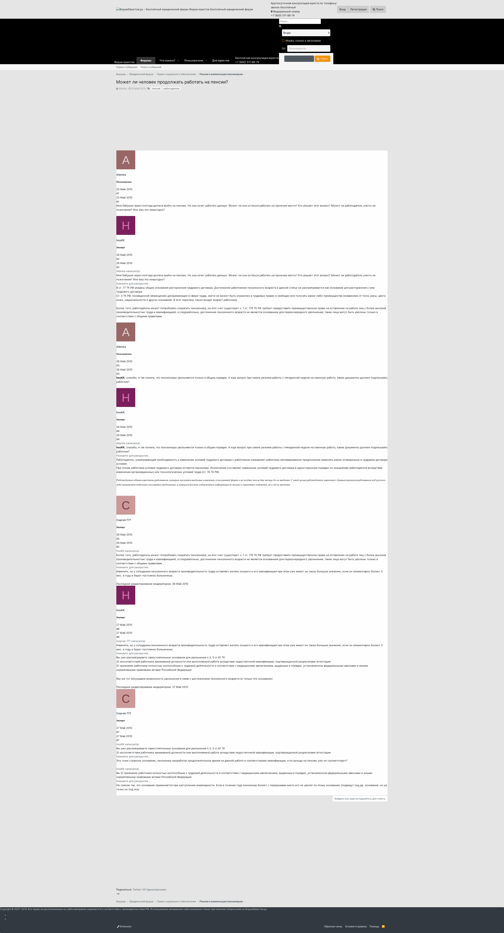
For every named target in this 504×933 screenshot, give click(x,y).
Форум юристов (124, 62)
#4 (118, 431)
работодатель (172, 88)
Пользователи (193, 60)
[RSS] (383, 926)
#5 (118, 538)
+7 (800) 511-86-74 (283, 15)
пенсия (156, 88)
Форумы (145, 60)
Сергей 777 (123, 520)
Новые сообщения (126, 67)
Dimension (125, 926)
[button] (178, 60)
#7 (117, 732)
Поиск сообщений (151, 67)
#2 (118, 258)
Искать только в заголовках (303, 40)
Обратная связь (333, 926)
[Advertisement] (252, 120)
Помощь (374, 926)
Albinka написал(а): (128, 271)
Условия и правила (356, 926)
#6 (118, 628)
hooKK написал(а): (128, 550)
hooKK (120, 240)
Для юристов (220, 60)
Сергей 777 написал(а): (131, 641)
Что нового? (167, 60)
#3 (118, 365)
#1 (117, 193)
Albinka (123, 88)
